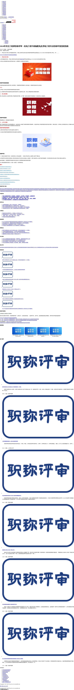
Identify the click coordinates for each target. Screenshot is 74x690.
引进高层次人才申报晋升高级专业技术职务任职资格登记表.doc (9, 174)
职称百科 (4, 33)
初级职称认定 (46, 189)
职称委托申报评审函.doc (3, 176)
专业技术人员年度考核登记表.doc (5, 178)
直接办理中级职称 (27, 189)
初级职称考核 (41, 189)
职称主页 (4, 1)
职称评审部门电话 (11, 188)
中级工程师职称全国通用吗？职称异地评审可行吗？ (9, 604)
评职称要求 (4, 674)
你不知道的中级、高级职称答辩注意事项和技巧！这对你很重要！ (15, 222)
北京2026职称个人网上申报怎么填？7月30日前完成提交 (13, 241)
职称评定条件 (23, 322)
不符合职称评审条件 (6, 669)
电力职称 (52, 247)
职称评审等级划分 (12, 189)
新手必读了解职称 (3, 188)
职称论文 (4, 7)
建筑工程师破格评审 (6, 682)
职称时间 (19, 322)
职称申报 (22, 59)
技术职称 (28, 322)
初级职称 (4, 11)
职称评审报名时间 (56, 188)
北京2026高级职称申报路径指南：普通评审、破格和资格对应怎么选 (16, 238)
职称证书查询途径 (41, 188)
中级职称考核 (58, 189)
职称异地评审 (5, 672)
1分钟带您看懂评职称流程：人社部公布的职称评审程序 (13, 231)
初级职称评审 (52, 189)
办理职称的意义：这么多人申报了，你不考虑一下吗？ (13, 214)
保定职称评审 (5, 675)
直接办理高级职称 (34, 189)
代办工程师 (37, 247)
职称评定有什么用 (43, 247)
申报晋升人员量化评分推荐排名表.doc (6, 170)
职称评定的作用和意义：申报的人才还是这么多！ (12, 213)
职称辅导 (4, 5)
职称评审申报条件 (26, 188)
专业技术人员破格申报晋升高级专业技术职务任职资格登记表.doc (10, 180)
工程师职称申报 (5, 677)
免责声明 (6, 41)
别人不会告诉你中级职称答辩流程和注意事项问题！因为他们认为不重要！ (17, 221)
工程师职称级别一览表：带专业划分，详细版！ (12, 204)
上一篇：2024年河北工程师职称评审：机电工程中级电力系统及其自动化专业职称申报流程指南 (19, 319)
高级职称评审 (69, 189)
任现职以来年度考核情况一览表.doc (5, 168)
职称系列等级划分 (19, 189)
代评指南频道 (11, 17)
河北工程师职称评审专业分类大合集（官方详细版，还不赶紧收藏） (16, 207)
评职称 (5, 17)
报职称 (22, 247)
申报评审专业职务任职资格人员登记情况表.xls (7, 172)
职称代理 (49, 247)
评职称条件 (4, 679)
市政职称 (56, 247)
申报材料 (4, 6)
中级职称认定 (63, 189)
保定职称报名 (5, 678)
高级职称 (4, 13)
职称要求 (4, 673)
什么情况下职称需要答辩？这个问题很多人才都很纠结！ (13, 225)
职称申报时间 (8, 247)
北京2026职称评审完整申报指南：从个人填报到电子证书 (13, 240)
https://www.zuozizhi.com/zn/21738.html (14, 321)
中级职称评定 (23, 191)
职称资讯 (4, 8)
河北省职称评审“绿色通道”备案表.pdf (5, 166)
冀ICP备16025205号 (4, 686)
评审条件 (4, 2)
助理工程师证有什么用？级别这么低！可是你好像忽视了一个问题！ (16, 230)
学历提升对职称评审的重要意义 (8, 216)
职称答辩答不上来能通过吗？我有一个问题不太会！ (13, 224)
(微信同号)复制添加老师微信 (8, 54)
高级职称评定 (29, 191)
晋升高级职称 (6, 191)
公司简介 (6, 40)
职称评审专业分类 (4, 189)
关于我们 (4, 39)
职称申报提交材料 (18, 188)
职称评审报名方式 (63, 188)
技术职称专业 (3, 247)
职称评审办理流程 (33, 188)
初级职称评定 (18, 191)
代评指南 (4, 3)
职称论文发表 (14, 247)
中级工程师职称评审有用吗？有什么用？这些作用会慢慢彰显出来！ (16, 232)
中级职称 (4, 12)
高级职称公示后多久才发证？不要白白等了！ (11, 233)
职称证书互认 (12, 191)
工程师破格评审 (5, 680)
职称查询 (25, 247)
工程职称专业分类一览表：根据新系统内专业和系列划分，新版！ (15, 208)
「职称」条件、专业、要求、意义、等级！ (11, 215)
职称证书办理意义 (48, 188)
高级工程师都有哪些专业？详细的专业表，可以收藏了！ (13, 205)
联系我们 (6, 43)
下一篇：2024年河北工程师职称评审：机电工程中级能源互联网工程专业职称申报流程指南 (18, 320)
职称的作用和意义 (31, 247)
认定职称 (19, 247)
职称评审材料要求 (6, 671)
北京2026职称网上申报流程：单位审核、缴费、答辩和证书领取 (15, 242)
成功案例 (4, 14)
